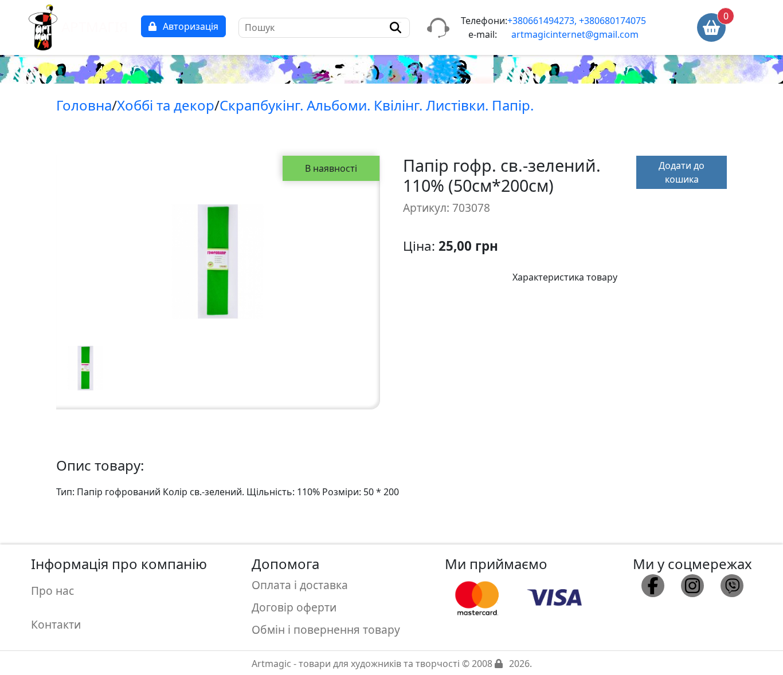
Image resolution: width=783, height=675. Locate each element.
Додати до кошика (681, 172)
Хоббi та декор (165, 105)
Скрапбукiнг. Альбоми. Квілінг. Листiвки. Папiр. (377, 105)
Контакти (56, 624)
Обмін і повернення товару (326, 629)
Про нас (52, 590)
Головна (84, 105)
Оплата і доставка (300, 585)
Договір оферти (294, 607)
